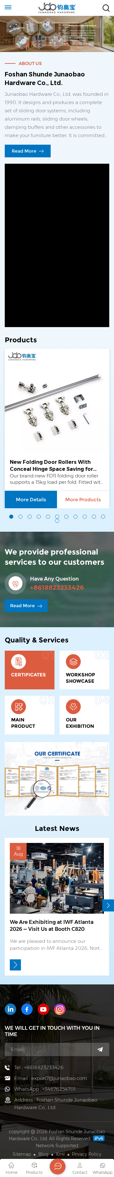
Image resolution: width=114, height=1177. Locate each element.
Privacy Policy (86, 1154)
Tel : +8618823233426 (39, 1067)
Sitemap (22, 1154)
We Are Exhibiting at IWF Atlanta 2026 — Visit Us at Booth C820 (51, 925)
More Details (31, 499)
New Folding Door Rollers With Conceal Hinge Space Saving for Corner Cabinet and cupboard (51, 466)
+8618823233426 (57, 587)
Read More (25, 151)
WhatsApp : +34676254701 (44, 1089)
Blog (43, 1154)
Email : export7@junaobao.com (50, 1078)
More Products (83, 499)
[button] (27, 44)
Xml (60, 1154)
